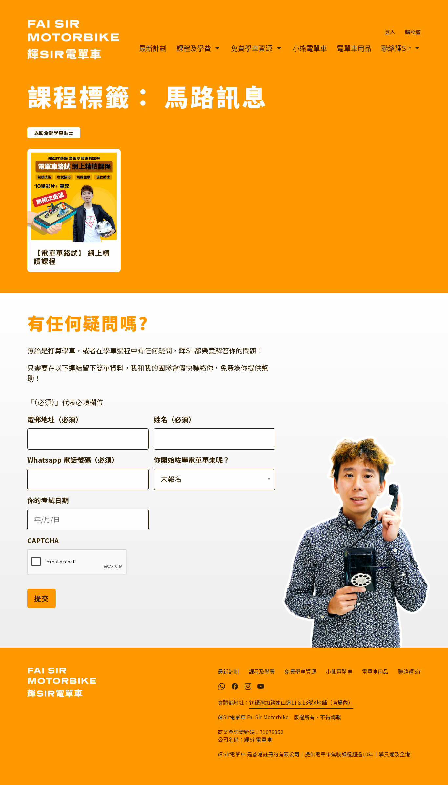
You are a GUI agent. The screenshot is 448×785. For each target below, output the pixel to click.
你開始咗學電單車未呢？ (192, 460)
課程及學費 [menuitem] (193, 48)
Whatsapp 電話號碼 (72, 460)
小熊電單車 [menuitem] (310, 48)
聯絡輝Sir (409, 671)
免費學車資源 (300, 671)
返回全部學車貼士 (53, 132)
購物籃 (413, 32)
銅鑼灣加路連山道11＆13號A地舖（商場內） (301, 702)
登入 (390, 32)
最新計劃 (228, 671)
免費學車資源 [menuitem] (251, 48)
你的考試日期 (48, 500)
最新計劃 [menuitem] (153, 48)
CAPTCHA (43, 540)
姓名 (174, 419)
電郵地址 (54, 419)
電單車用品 (375, 671)
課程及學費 (262, 671)
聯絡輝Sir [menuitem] (396, 48)
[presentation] (77, 562)
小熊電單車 (339, 671)
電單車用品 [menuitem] (354, 48)
